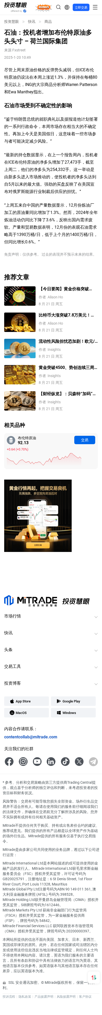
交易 (84, 439)
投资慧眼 (11, 21)
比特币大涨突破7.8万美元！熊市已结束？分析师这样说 (67, 315)
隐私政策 (25, 996)
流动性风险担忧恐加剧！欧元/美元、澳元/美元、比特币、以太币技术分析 (67, 341)
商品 (48, 21)
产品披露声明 (44, 996)
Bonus (43, 7)
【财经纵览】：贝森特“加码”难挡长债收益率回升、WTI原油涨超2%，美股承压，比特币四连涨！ (68, 394)
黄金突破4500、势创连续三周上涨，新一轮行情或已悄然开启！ (66, 367)
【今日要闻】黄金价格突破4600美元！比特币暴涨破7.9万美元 (67, 289)
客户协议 (85, 996)
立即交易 (81, 7)
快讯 (31, 21)
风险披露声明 (66, 996)
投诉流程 (9, 996)
